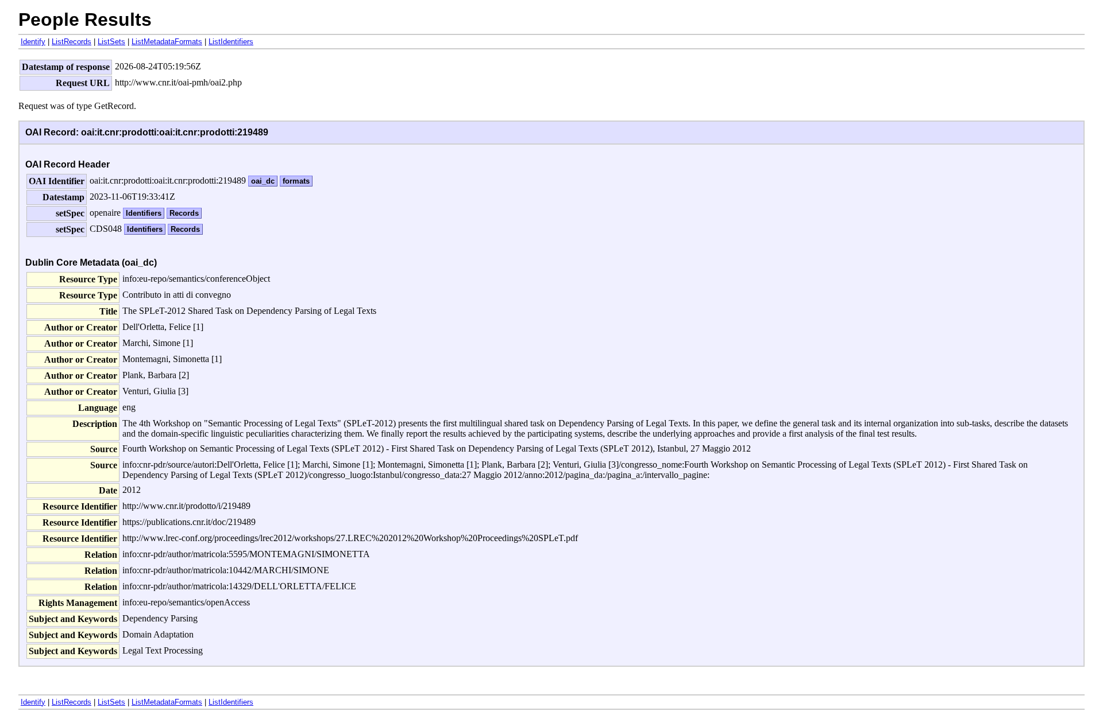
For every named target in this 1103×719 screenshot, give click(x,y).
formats (296, 181)
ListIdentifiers (231, 41)
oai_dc (263, 181)
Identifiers (143, 213)
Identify (33, 41)
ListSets (111, 41)
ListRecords (71, 41)
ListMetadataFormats (167, 41)
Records (184, 213)
